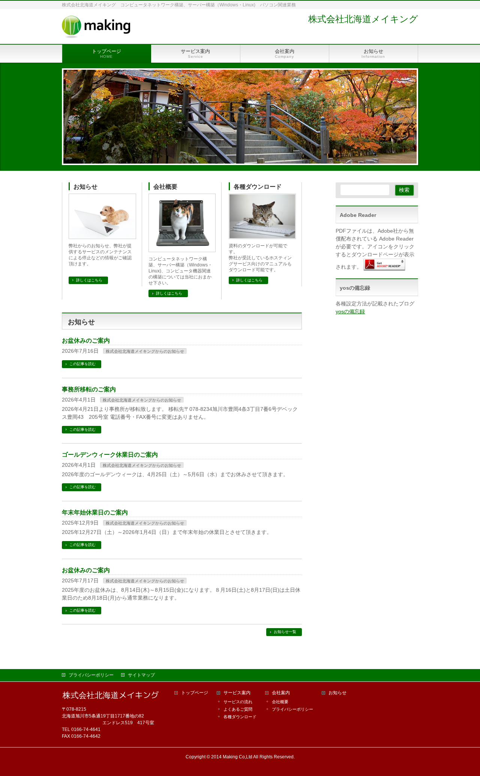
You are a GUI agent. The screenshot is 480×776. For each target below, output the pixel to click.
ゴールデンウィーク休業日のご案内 (110, 454)
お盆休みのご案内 (86, 340)
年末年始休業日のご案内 (95, 512)
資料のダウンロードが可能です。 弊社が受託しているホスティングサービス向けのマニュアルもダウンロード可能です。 (260, 257)
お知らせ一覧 (285, 632)
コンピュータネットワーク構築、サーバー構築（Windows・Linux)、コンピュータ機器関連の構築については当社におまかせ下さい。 (180, 271)
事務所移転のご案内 (89, 389)
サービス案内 (237, 692)
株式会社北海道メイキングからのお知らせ (145, 351)
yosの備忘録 (350, 311)
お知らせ (86, 186)
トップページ (194, 692)
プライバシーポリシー (91, 675)
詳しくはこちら (89, 280)
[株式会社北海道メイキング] (96, 30)
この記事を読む (82, 364)
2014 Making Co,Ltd (231, 756)
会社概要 (165, 186)
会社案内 (281, 692)
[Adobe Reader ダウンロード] (384, 267)
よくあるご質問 (238, 709)
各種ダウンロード (258, 186)
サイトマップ (141, 675)
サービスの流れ (238, 701)
